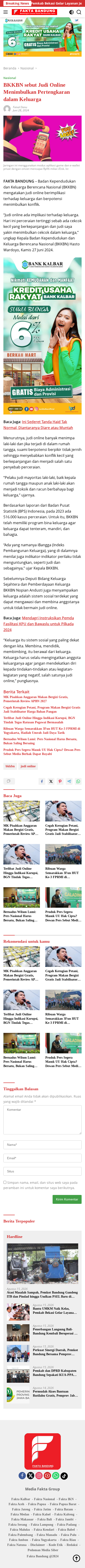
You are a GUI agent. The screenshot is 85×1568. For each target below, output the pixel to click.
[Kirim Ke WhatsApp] (78, 781)
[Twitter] (30, 1476)
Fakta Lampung (42, 1524)
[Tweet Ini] (51, 781)
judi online (28, 766)
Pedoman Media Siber (43, 1550)
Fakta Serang (17, 1524)
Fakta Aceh (16, 1504)
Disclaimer (37, 1545)
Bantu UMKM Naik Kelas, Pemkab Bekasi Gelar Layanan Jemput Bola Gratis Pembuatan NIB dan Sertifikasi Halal (55, 1311)
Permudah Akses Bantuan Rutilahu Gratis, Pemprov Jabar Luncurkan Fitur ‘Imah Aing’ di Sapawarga (55, 1394)
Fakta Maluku (20, 1529)
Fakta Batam (64, 1509)
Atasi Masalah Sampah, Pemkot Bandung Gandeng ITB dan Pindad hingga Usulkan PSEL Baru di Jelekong (42, 1295)
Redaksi (72, 1545)
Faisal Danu (20, 107)
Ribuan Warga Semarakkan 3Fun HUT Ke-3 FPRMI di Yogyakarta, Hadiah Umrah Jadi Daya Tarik (41, 730)
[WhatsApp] (55, 1476)
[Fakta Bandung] (34, 12)
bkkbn (10, 766)
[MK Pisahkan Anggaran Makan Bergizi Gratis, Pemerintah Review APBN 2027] (21, 811)
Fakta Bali (44, 1519)
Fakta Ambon (18, 1540)
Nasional (9, 78)
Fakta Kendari (44, 1529)
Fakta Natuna (17, 1545)
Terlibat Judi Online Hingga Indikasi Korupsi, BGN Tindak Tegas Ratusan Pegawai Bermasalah (39, 720)
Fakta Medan (20, 1514)
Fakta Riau (68, 1540)
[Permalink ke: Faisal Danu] (7, 108)
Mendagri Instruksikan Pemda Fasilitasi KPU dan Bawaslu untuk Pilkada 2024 (38, 623)
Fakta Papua (37, 1504)
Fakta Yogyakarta (44, 1540)
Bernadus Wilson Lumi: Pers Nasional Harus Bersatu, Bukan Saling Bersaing (40, 741)
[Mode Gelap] (71, 12)
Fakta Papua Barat (63, 1504)
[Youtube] (47, 1476)
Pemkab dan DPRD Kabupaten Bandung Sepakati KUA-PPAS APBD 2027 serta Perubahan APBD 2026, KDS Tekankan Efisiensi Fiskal (54, 1373)
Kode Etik (56, 1545)
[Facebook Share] (42, 781)
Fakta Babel (66, 1529)
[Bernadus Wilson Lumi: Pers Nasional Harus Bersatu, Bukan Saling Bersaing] (21, 897)
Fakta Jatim (42, 1509)
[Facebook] (22, 1476)
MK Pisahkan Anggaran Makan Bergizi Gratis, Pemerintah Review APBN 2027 (35, 699)
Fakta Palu (68, 1535)
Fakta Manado (47, 1535)
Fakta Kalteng (64, 1514)
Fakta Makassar (22, 1519)
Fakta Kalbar (20, 1499)
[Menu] (6, 12)
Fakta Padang (67, 1524)
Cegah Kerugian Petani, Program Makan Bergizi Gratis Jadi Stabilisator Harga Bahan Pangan (41, 709)
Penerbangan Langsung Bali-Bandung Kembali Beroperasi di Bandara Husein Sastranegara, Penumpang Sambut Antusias (55, 1332)
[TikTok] (64, 1476)
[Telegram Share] (69, 781)
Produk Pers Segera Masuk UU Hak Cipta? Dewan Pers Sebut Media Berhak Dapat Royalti (41, 752)
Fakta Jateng (21, 1509)
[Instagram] (39, 1476)
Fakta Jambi (64, 1519)
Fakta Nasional (44, 1499)
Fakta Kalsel (42, 1514)
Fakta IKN (66, 1499)
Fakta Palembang (20, 1535)
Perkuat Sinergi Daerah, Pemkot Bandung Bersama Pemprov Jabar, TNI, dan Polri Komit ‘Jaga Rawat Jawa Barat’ (55, 1352)
